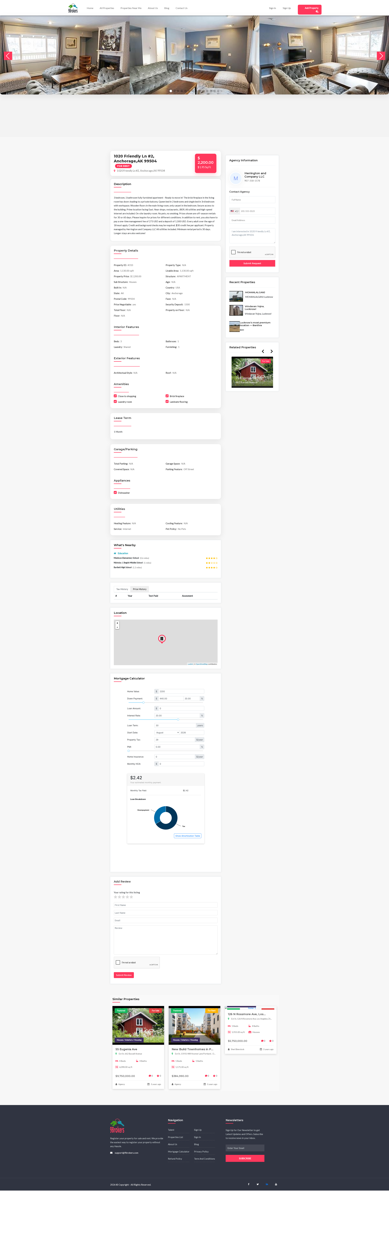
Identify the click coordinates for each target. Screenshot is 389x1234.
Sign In (272, 8)
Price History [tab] (139, 589)
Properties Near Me (130, 8)
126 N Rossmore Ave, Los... (247, 1014)
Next (271, 351)
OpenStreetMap (202, 664)
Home (90, 8)
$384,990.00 (180, 1076)
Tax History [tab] (122, 589)
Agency (121, 1084)
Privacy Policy (201, 1151)
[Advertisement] (91, 115)
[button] (171, 91)
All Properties (107, 8)
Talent (171, 1129)
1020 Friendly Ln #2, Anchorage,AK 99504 (140, 170)
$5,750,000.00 (237, 1040)
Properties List (175, 1137)
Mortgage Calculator (178, 1151)
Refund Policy (175, 1158)
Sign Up (287, 8)
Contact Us (182, 8)
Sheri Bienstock (237, 1049)
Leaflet (190, 664)
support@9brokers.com (126, 1152)
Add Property (311, 8)
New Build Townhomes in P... (192, 1049)
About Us (153, 8)
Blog (166, 8)
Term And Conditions (204, 1158)
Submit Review (124, 974)
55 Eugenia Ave (126, 1049)
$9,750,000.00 (125, 1076)
